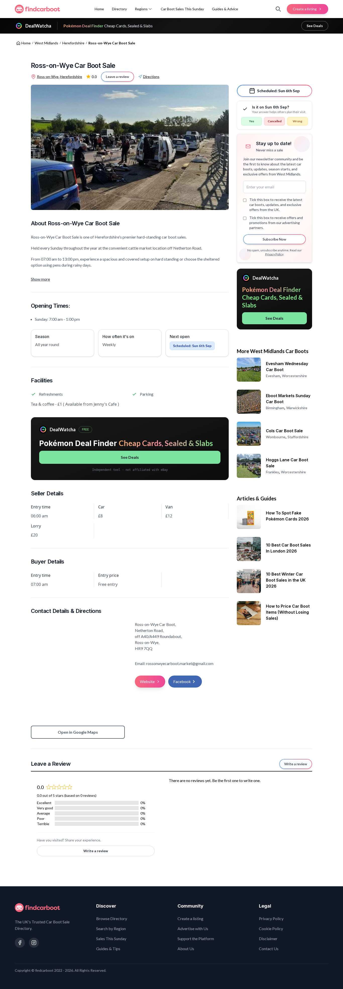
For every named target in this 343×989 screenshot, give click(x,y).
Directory (119, 9)
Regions (141, 9)
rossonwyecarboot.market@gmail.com (179, 663)
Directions (151, 76)
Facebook (182, 681)
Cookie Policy (271, 928)
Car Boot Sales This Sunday (182, 9)
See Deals (315, 26)
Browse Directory (111, 918)
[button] (150, 9)
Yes (251, 121)
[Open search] (278, 9)
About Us (186, 948)
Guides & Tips (108, 948)
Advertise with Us (193, 928)
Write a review (95, 851)
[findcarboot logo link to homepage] (37, 9)
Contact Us (268, 948)
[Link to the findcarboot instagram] (34, 943)
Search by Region (111, 928)
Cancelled (274, 121)
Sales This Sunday (111, 938)
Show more (40, 279)
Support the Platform (196, 938)
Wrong (297, 121)
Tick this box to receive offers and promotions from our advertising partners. (276, 222)
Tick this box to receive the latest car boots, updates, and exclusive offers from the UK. (275, 204)
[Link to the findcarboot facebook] (20, 943)
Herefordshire (73, 43)
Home (99, 9)
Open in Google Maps (78, 732)
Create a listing (190, 918)
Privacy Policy (274, 254)
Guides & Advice (225, 9)
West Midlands (46, 43)
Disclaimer (268, 938)
